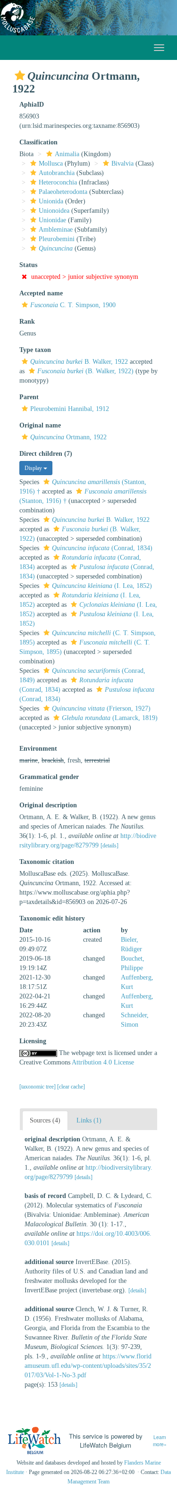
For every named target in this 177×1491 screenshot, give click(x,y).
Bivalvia (122, 163)
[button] (19, 75)
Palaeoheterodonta (63, 191)
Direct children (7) (45, 453)
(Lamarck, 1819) (110, 717)
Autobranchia (57, 172)
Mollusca (51, 163)
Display (34, 468)
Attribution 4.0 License (103, 1062)
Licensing (32, 1041)
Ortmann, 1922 (68, 437)
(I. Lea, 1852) (102, 585)
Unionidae (52, 220)
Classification (38, 142)
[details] (109, 845)
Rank (27, 321)
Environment (38, 748)
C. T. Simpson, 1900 (73, 305)
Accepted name (41, 293)
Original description (48, 805)
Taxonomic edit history (52, 918)
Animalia (67, 154)
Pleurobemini (57, 239)
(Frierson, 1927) (101, 708)
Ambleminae (56, 229)
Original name (40, 425)
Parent (29, 397)
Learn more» (160, 1441)
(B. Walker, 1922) (85, 371)
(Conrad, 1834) (102, 548)
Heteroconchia (58, 182)
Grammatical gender (49, 776)
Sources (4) (45, 1120)
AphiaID (31, 104)
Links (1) (88, 1120)
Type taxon (35, 349)
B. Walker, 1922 (79, 361)
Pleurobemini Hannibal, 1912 (69, 408)
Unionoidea (54, 210)
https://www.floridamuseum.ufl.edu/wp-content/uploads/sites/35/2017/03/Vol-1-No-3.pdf (88, 1366)
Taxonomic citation (46, 861)
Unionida (51, 201)
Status (28, 264)
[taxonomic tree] (38, 1086)
